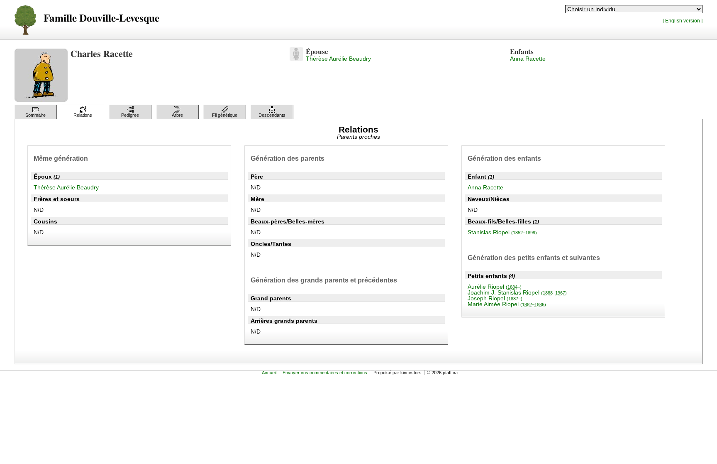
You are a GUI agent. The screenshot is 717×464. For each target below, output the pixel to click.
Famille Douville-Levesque (101, 18)
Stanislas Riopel (502, 232)
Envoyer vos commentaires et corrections (325, 372)
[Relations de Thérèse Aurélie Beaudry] (296, 58)
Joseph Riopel (495, 298)
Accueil (269, 372)
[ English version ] (682, 20)
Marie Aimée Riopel (507, 304)
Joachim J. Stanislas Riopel (517, 292)
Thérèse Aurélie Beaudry (338, 58)
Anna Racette (528, 58)
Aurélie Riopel (495, 286)
